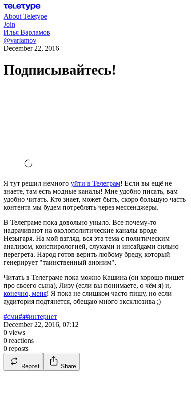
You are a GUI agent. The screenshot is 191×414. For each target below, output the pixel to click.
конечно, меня (25, 293)
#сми (11, 316)
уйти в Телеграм (95, 183)
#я (22, 316)
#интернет (41, 316)
